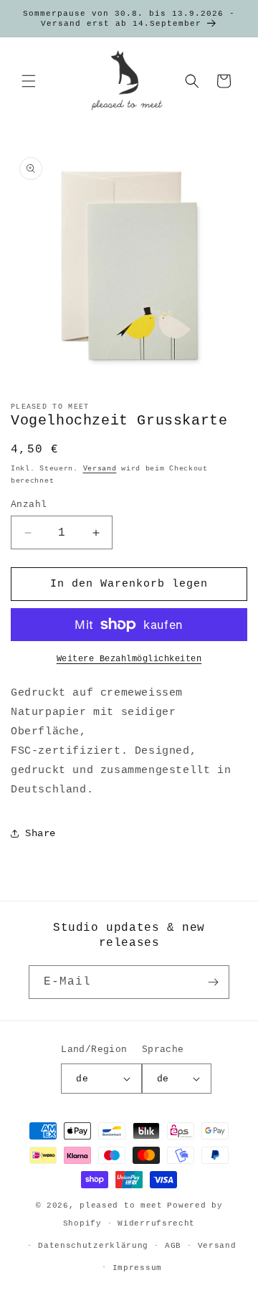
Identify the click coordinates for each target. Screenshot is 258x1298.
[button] (28, 81)
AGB (173, 1245)
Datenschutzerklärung (93, 1245)
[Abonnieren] (213, 982)
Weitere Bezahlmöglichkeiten (129, 659)
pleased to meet (121, 1205)
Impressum (137, 1268)
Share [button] (40, 833)
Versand (100, 469)
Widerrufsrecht (156, 1223)
